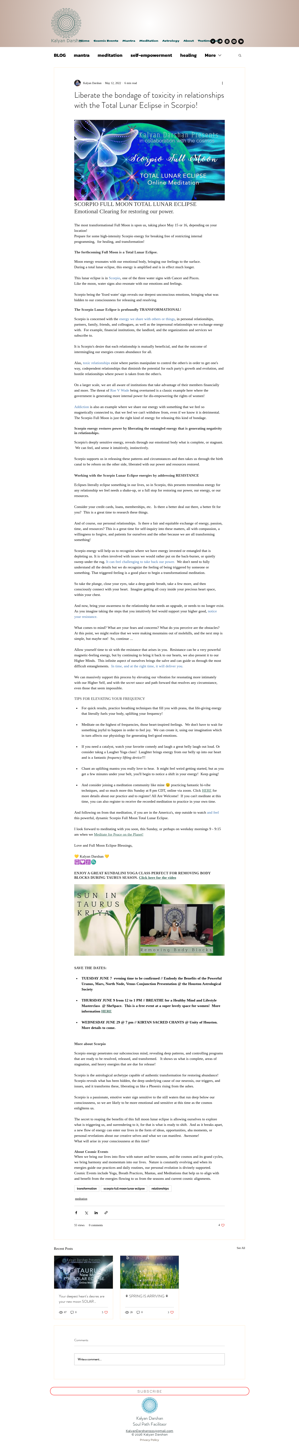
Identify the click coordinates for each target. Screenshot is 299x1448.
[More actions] (222, 83)
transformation (87, 1188)
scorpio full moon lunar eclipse (124, 1188)
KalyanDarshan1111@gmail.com (149, 1431)
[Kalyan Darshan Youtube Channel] (220, 41)
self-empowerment (151, 55)
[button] (170, 41)
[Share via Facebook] (76, 1213)
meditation (110, 55)
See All (241, 1248)
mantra (81, 55)
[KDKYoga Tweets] (212, 41)
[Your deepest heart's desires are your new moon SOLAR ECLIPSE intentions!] (83, 1272)
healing (188, 55)
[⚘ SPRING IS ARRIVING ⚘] (149, 1272)
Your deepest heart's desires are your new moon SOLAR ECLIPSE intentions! (81, 1299)
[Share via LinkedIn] (96, 1213)
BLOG (60, 55)
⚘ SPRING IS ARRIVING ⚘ (146, 1296)
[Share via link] (106, 1213)
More (210, 55)
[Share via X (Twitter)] (86, 1213)
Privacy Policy (149, 1439)
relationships (160, 1188)
